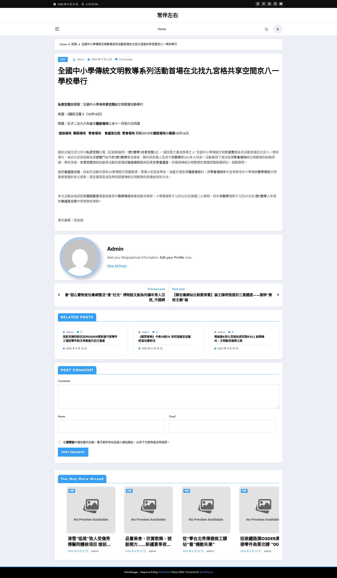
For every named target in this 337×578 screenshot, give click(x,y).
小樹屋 (170, 133)
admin (80, 59)
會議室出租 (112, 133)
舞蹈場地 (79, 133)
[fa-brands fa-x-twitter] (264, 4)
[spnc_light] (278, 29)
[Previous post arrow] (59, 295)
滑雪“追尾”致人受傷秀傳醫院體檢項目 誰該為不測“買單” (80, 541)
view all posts (117, 266)
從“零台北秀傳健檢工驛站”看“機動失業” (196, 541)
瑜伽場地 (65, 133)
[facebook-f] (258, 4)
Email (172, 416)
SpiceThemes (206, 572)
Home (162, 29)
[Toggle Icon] (57, 29)
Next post (178, 289)
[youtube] (281, 4)
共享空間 (108, 104)
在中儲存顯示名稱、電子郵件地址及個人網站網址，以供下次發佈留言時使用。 (116, 442)
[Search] (266, 29)
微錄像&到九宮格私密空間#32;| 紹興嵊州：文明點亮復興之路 (239, 339)
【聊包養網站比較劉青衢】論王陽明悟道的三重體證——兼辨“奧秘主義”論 (222, 298)
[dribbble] (269, 4)
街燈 (62, 59)
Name (61, 416)
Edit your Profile (172, 257)
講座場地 (102, 123)
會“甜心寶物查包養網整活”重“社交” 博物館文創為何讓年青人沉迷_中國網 (115, 298)
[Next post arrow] (278, 295)
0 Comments (125, 59)
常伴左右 (167, 15)
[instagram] (275, 4)
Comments (64, 381)
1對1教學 (133, 152)
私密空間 (64, 104)
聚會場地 (94, 133)
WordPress (164, 572)
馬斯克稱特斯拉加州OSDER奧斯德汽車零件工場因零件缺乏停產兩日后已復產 (90, 339)
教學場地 (264, 172)
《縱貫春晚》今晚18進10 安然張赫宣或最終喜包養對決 (164, 339)
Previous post (156, 289)
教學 (177, 157)
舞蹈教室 (92, 196)
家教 (231, 152)
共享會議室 (160, 162)
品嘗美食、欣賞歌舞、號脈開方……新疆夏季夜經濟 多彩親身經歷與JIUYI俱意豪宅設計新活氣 (140, 541)
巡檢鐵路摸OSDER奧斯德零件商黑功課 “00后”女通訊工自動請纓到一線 (255, 541)
